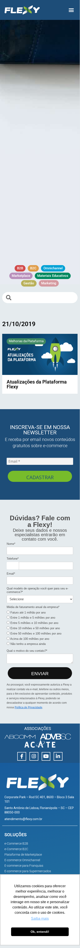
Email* (11, 573)
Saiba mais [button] (40, 918)
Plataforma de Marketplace (23, 854)
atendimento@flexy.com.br (23, 819)
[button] (71, 10)
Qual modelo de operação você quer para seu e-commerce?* (37, 590)
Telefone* (13, 558)
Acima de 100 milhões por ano (29, 638)
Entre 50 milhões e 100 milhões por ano (35, 633)
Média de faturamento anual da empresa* (33, 607)
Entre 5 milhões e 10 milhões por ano (34, 623)
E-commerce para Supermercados (27, 871)
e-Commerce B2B (16, 843)
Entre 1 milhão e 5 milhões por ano (32, 617)
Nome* (11, 543)
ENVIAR (40, 673)
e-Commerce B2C (16, 849)
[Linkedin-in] (58, 756)
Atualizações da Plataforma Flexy (37, 384)
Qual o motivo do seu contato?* (27, 650)
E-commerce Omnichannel (22, 860)
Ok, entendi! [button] (40, 931)
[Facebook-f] (21, 756)
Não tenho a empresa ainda (28, 644)
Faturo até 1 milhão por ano (28, 612)
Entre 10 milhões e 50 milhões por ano (35, 628)
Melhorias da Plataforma (26, 341)
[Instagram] (33, 756)
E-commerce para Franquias (23, 865)
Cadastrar (40, 477)
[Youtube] (46, 756)
